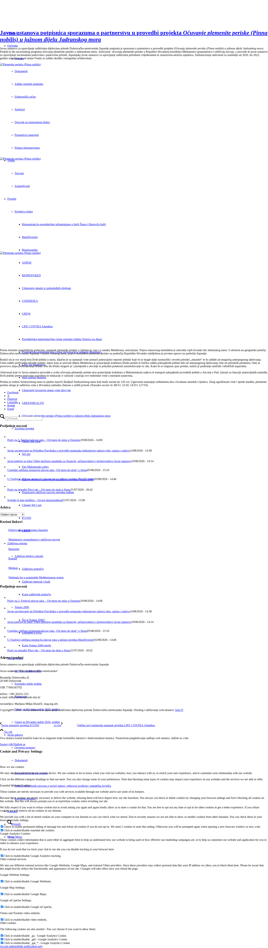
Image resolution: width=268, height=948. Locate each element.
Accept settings (9, 946)
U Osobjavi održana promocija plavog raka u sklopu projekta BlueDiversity (50, 479)
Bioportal (13, 549)
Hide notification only (30, 946)
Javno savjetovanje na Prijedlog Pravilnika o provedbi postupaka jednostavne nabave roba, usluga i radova (68, 450)
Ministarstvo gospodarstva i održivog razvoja (34, 539)
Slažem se (19, 744)
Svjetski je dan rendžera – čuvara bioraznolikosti (35, 500)
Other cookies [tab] (8, 922)
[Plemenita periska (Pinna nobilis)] (134, 110)
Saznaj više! (7, 744)
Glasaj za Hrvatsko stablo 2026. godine (37, 722)
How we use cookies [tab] (12, 766)
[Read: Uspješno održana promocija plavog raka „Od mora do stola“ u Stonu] (9, 466)
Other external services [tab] (13, 859)
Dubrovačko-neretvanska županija (28, 530)
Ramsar (12, 558)
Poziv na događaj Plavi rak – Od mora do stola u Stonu (39, 489)
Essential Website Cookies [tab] (15, 785)
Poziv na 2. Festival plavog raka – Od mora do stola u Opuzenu (43, 440)
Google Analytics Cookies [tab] (15, 833)
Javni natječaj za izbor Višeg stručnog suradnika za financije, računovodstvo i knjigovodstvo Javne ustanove (69, 461)
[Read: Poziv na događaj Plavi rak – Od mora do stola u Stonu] (10, 486)
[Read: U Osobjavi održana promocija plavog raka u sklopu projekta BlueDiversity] (9, 475)
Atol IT (179, 710)
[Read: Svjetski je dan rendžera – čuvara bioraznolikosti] (10, 496)
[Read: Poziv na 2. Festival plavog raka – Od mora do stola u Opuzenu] (10, 436)
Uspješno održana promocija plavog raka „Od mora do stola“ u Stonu (47, 470)
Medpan (13, 568)
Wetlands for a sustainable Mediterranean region (36, 577)
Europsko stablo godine (28, 683)
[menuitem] (141, 722)
